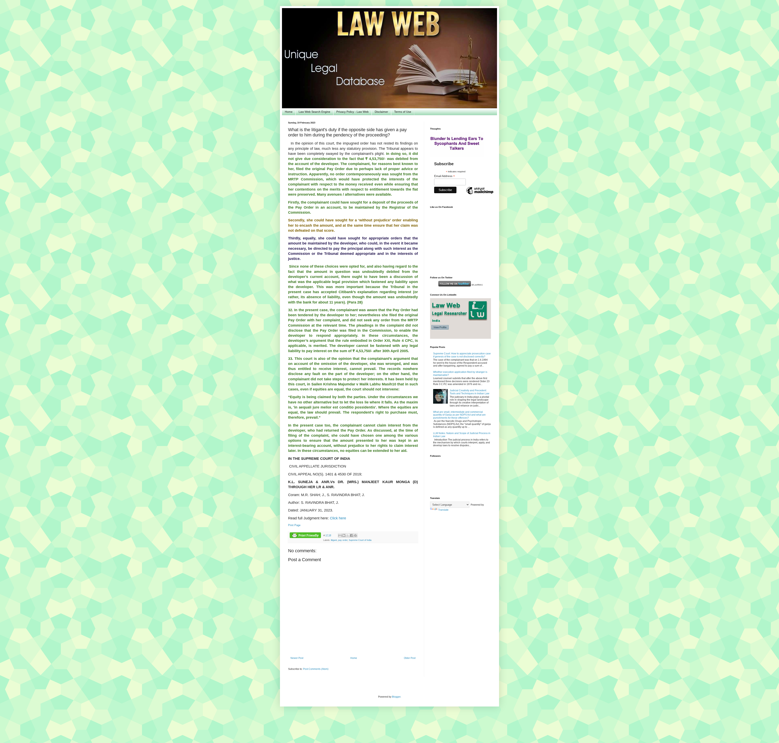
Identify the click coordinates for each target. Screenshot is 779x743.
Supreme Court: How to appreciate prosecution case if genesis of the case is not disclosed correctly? (462, 355)
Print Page (294, 525)
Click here (337, 518)
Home (289, 111)
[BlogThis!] (344, 535)
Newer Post (297, 658)
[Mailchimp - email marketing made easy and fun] (479, 194)
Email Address (444, 176)
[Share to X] (348, 535)
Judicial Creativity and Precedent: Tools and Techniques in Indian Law (469, 392)
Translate (443, 509)
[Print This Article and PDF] (305, 535)
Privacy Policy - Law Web (352, 111)
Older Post (409, 658)
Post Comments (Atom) (315, 669)
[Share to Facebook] (352, 535)
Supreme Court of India (360, 540)
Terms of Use (402, 111)
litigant (334, 540)
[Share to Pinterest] (355, 535)
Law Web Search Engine (314, 111)
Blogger (396, 696)
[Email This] (340, 535)
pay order (343, 540)
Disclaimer (381, 111)
